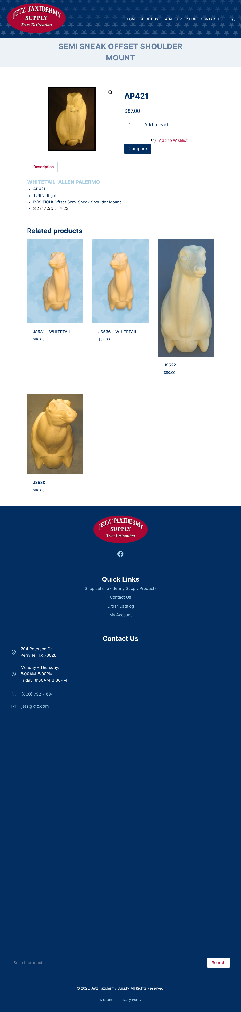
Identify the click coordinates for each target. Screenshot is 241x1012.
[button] (110, 92)
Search (17, 954)
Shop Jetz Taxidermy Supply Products (121, 588)
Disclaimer (108, 1000)
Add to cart (156, 124)
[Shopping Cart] (231, 19)
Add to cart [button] (55, 376)
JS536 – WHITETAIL (117, 331)
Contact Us (120, 597)
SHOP (191, 19)
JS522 (170, 365)
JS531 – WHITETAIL (52, 331)
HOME (132, 19)
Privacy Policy (130, 1000)
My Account (120, 615)
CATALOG (170, 19)
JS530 (39, 482)
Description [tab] (43, 166)
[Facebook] (121, 554)
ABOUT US (149, 19)
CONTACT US (211, 19)
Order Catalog (120, 606)
